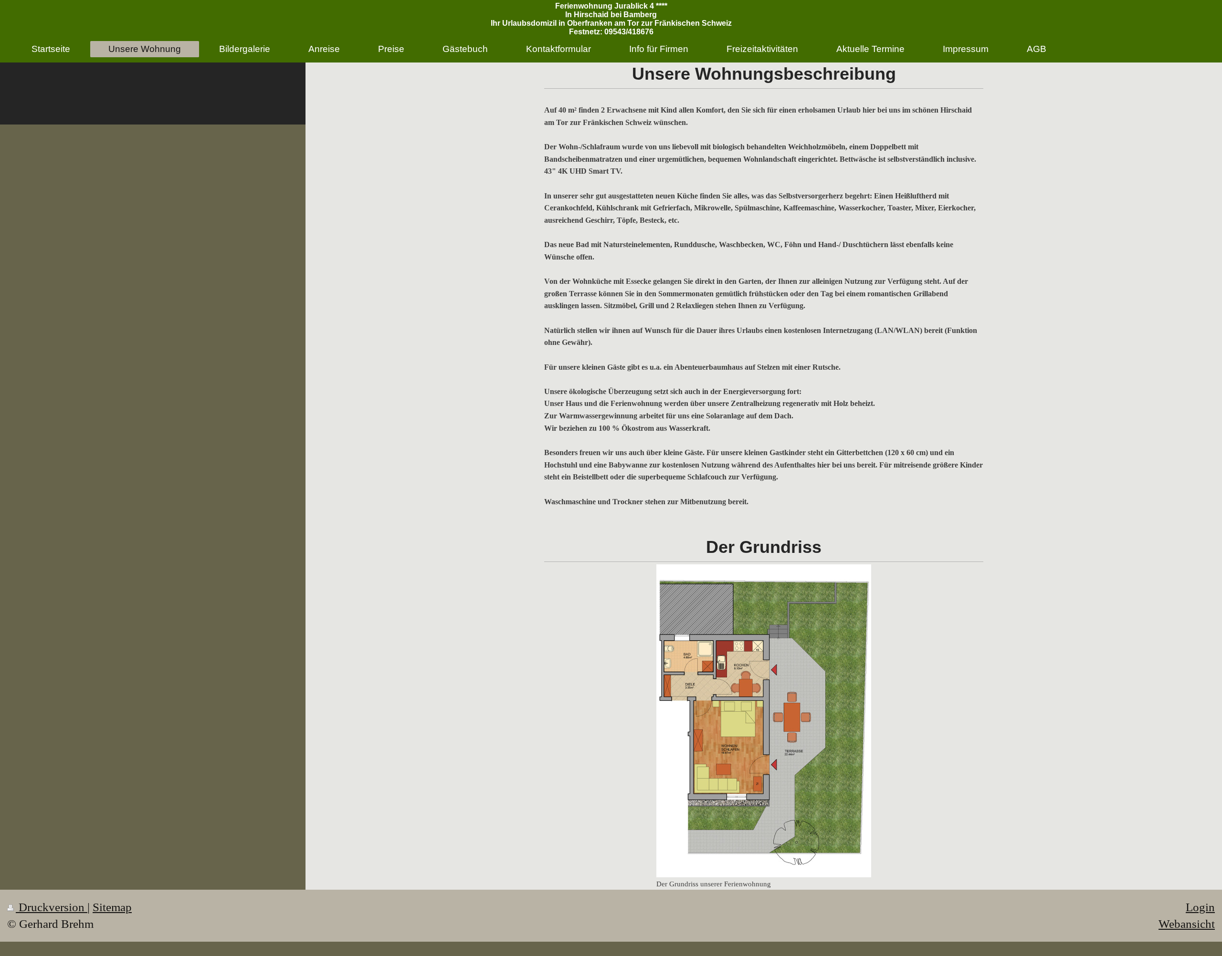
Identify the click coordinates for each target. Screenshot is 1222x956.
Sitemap (112, 907)
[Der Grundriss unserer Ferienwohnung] (763, 720)
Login (1200, 907)
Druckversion (51, 907)
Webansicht (1187, 923)
